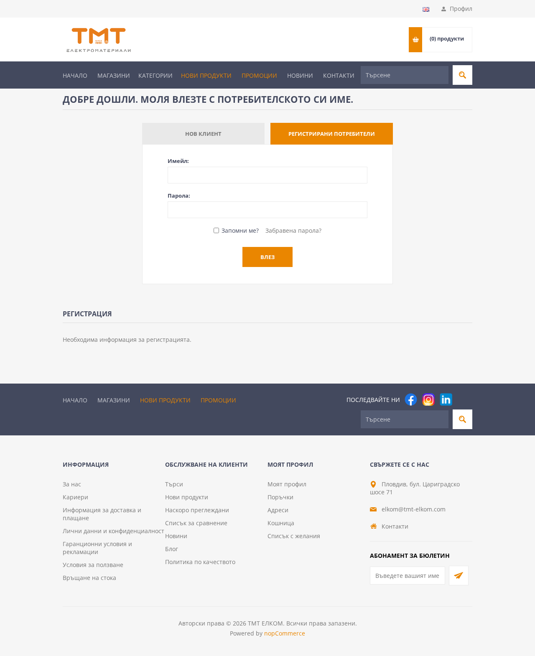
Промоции (259, 75)
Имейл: (178, 161)
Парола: (179, 195)
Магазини (113, 75)
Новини (300, 75)
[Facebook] (411, 399)
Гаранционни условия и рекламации (97, 548)
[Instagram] (428, 399)
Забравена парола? (293, 230)
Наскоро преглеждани (197, 510)
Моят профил (287, 484)
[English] (426, 9)
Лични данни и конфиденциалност (113, 531)
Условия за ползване (93, 565)
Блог (171, 549)
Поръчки (280, 497)
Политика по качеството (200, 562)
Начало (75, 75)
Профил (461, 9)
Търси (174, 484)
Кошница (281, 523)
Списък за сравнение (196, 523)
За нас (72, 484)
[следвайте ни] (446, 399)
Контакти (338, 75)
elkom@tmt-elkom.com (414, 509)
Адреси (278, 510)
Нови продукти (206, 75)
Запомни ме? (240, 230)
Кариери (75, 497)
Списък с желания (294, 536)
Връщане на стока (89, 578)
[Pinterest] (463, 399)
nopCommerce (284, 633)
